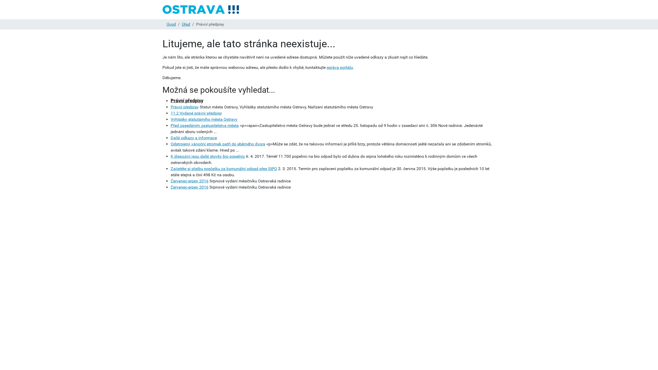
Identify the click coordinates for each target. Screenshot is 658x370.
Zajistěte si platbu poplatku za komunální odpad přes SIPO (224, 168)
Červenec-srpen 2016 (189, 181)
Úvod (171, 24)
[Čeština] (201, 9)
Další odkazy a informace (194, 137)
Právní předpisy (187, 100)
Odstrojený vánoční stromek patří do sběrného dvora (218, 144)
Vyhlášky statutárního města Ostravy (204, 119)
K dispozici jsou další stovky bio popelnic (208, 156)
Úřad (186, 24)
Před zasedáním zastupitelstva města (205, 125)
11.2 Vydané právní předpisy (196, 113)
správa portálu (340, 67)
